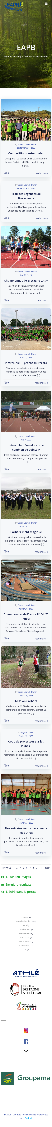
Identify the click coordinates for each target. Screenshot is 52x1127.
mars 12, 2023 (26, 526)
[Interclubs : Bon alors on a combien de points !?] (26, 411)
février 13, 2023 (26, 736)
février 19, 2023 (26, 695)
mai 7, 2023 (26, 439)
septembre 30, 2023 (26, 147)
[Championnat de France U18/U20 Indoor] (26, 580)
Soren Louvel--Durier (27, 144)
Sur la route (24, 945)
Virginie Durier (27, 732)
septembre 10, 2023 (26, 188)
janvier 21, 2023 (26, 822)
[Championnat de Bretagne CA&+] (26, 246)
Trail (24, 949)
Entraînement (25, 929)
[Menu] (46, 3)
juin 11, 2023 (26, 275)
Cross (24, 917)
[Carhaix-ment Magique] (26, 498)
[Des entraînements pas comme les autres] (26, 794)
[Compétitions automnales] (26, 119)
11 (40, 867)
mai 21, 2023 (26, 357)
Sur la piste (24, 941)
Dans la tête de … (24, 921)
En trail (24, 925)
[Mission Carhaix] (26, 667)
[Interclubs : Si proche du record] (26, 328)
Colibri (28, 1118)
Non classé (25, 937)
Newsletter (24, 933)
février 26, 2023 (26, 608)
